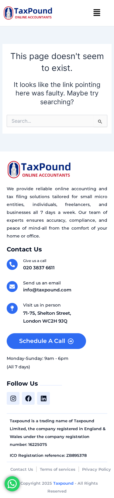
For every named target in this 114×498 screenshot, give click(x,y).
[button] (97, 12)
